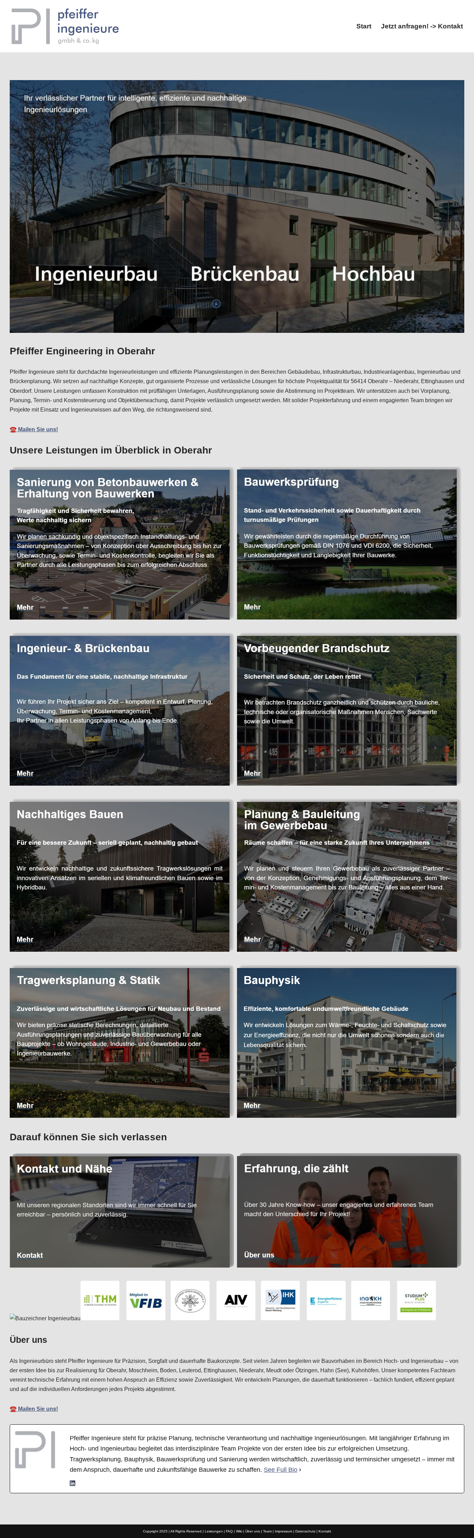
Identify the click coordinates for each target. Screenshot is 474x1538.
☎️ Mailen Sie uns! (34, 429)
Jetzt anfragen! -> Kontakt (422, 26)
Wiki (239, 1531)
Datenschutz (305, 1531)
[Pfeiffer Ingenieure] (65, 26)
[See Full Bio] (300, 1469)
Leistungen (214, 1531)
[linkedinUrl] (72, 1484)
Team (267, 1531)
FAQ (229, 1531)
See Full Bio (280, 1469)
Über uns (252, 1531)
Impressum (283, 1531)
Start (363, 26)
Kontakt (325, 1531)
